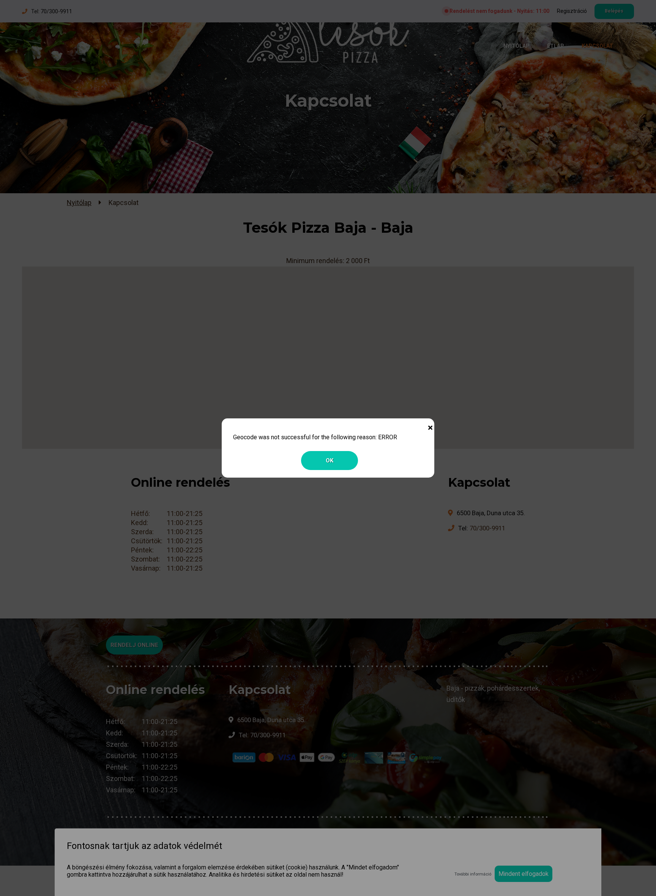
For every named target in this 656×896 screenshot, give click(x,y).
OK (329, 460)
